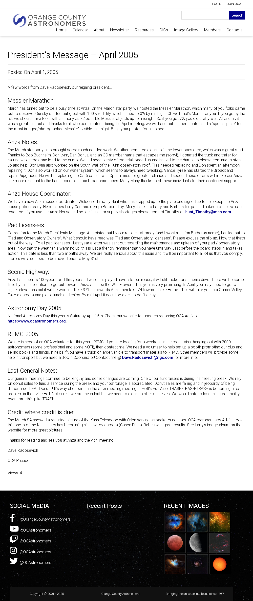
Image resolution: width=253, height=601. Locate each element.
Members (212, 30)
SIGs (164, 30)
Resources (144, 30)
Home (61, 30)
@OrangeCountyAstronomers (45, 519)
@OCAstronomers (35, 530)
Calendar (80, 30)
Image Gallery (186, 30)
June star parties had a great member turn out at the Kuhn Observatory (112, 549)
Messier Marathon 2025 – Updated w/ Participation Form (113, 562)
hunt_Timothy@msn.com (208, 212)
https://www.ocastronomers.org (37, 321)
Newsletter (119, 30)
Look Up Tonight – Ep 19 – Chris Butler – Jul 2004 (114, 516)
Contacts (234, 30)
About (99, 30)
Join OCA (234, 4)
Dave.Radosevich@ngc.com (147, 357)
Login (216, 4)
